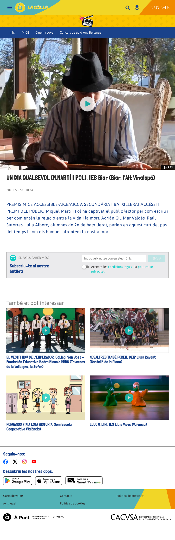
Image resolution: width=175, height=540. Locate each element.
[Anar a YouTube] (35, 461)
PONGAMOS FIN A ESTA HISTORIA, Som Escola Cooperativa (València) (39, 427)
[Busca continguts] (127, 8)
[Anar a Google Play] (17, 480)
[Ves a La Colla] (31, 7)
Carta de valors (13, 495)
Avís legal (9, 503)
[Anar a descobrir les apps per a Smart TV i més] (84, 480)
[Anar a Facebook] (6, 461)
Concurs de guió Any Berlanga (80, 32)
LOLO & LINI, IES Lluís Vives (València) (118, 424)
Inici (12, 32)
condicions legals (120, 267)
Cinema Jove (44, 32)
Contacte (66, 495)
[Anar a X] (16, 461)
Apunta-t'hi (161, 7)
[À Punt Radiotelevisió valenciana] (25, 517)
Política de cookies (72, 503)
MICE (25, 32)
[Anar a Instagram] (25, 461)
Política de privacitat (130, 495)
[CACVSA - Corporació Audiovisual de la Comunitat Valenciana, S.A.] (141, 517)
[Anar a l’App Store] (48, 480)
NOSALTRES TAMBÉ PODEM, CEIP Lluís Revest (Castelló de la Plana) (123, 359)
